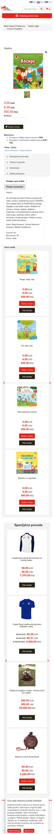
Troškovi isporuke (17, 162)
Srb (34, 2)
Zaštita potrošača (17, 173)
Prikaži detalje (14, 830)
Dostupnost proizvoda (19, 156)
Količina (7, 115)
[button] (2, 381)
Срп (49, 2)
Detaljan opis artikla (15, 181)
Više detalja (27, 310)
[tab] (27, 156)
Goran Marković (12, 150)
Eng (41, 2)
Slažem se (29, 830)
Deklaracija (14, 167)
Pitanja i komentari (14, 186)
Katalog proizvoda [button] (28, 15)
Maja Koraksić (26, 150)
